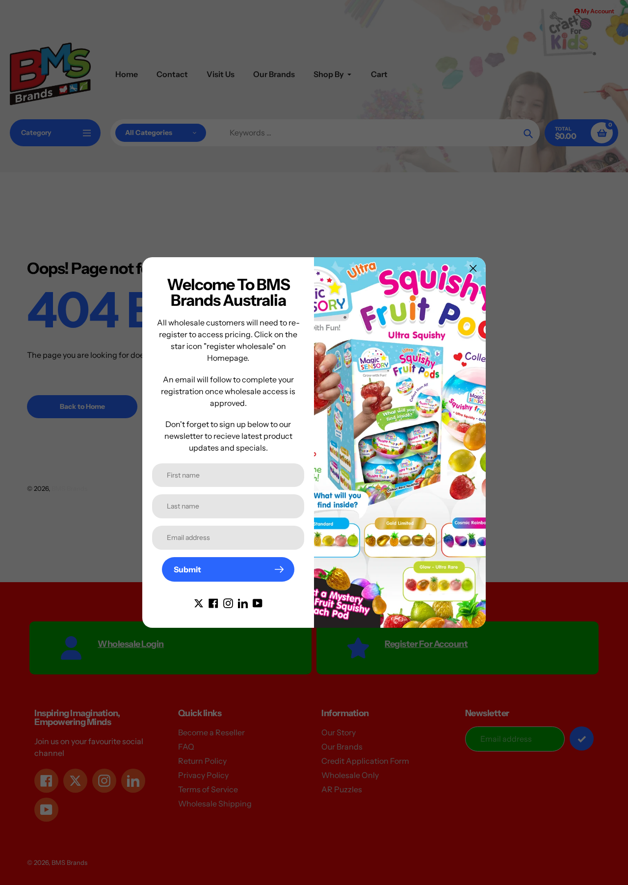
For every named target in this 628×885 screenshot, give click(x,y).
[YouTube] (257, 602)
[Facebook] (213, 602)
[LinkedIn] (243, 602)
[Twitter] (199, 602)
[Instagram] (228, 602)
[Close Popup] (473, 268)
